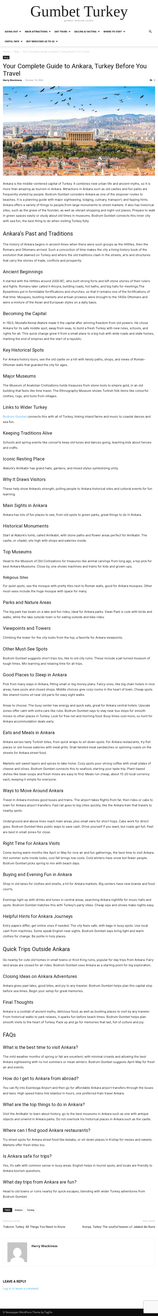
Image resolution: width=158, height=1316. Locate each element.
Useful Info (12, 41)
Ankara (18, 1209)
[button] (150, 32)
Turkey (30, 1209)
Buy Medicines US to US (40, 41)
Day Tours (61, 31)
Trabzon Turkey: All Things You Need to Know (34, 1227)
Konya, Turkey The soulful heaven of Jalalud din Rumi (118, 1227)
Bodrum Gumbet (15, 416)
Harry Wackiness (12, 80)
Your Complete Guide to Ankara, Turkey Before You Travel (75, 69)
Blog (16, 51)
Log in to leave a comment (20, 1288)
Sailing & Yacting (85, 31)
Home (6, 51)
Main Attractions (36, 31)
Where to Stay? (112, 31)
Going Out (11, 31)
